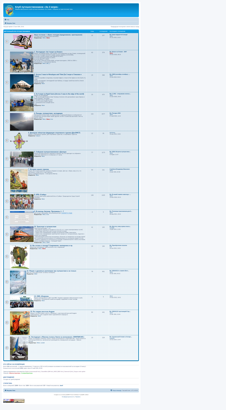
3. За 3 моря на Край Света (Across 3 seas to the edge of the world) (59, 94)
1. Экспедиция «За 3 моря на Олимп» (48, 52)
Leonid (42, 342)
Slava (48, 38)
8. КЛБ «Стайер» (40, 194)
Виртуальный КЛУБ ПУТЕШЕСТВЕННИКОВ (17, 31)
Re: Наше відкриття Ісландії (118, 34)
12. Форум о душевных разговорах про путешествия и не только (51, 271)
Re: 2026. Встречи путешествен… (120, 151)
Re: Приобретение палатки (118, 245)
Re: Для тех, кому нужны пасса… (120, 226)
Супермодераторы (27, 373)
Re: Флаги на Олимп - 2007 (118, 51)
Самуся (38, 135)
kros (51, 119)
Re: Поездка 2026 (115, 113)
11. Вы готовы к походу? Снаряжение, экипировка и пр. (51, 245)
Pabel (48, 242)
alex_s (48, 63)
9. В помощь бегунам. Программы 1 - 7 (49, 211)
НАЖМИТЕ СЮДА (66, 213)
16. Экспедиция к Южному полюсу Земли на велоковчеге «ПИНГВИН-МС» (56, 337)
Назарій (112, 228)
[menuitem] (6, 19)
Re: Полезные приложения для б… (121, 211)
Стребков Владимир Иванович (120, 169)
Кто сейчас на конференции (14, 364)
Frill (111, 247)
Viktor (44, 38)
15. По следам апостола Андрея (42, 312)
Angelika (112, 338)
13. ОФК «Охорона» (41, 296)
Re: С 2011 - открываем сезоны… (120, 93)
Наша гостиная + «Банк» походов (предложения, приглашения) (58, 35)
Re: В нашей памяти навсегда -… (120, 194)
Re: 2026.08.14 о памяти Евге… (119, 270)
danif (61, 385)
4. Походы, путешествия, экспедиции (48, 113)
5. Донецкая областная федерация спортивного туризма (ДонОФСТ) (54, 133)
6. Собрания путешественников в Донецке (50, 152)
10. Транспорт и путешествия (45, 226)
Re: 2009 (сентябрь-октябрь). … (120, 74)
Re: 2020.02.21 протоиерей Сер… (120, 311)
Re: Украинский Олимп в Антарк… (121, 336)
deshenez (112, 132)
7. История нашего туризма (38, 169)
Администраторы (14, 373)
